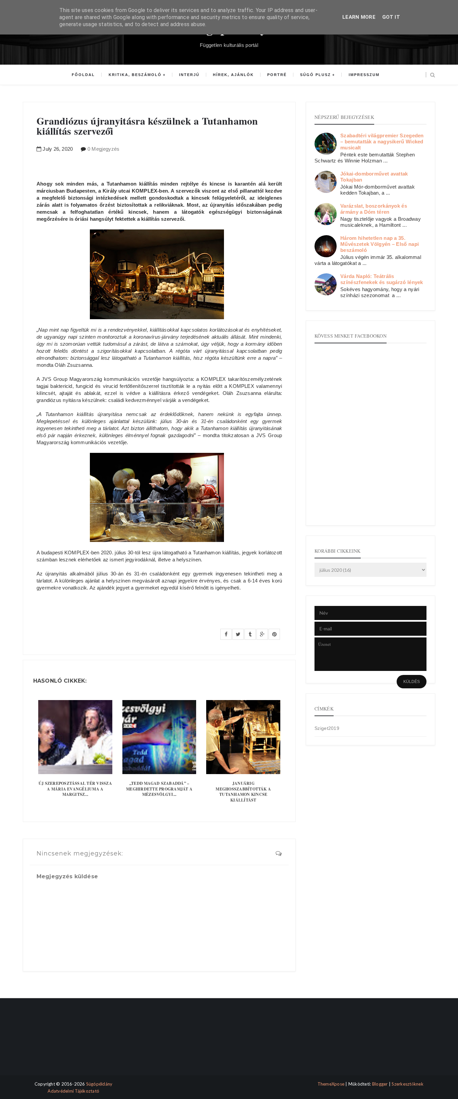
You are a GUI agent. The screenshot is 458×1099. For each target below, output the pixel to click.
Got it (391, 17)
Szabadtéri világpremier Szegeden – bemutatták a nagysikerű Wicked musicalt (382, 141)
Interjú (189, 75)
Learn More (359, 17)
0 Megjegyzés (104, 149)
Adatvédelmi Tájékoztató (73, 1091)
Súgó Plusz (315, 75)
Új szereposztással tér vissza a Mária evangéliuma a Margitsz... (75, 789)
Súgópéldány (99, 1084)
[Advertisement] (52, 1042)
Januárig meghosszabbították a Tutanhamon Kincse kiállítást (243, 791)
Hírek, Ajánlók (233, 75)
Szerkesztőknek (407, 1084)
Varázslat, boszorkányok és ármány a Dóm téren (373, 209)
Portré (277, 75)
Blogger (380, 1084)
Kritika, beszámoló (135, 75)
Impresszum (364, 75)
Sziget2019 (326, 728)
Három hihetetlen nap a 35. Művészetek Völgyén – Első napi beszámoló (379, 244)
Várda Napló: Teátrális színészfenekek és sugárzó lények (381, 279)
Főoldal (83, 75)
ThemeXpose (331, 1084)
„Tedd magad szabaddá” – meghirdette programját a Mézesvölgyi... (159, 789)
